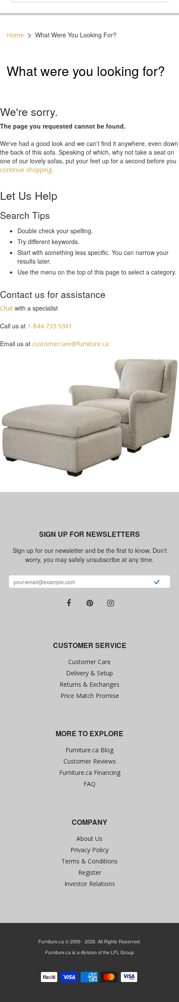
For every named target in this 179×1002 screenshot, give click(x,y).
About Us (89, 838)
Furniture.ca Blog (89, 750)
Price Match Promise (89, 695)
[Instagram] (110, 603)
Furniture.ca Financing (89, 772)
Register (89, 872)
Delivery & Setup (89, 673)
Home (15, 35)
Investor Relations (89, 884)
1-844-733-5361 (49, 326)
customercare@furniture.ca (70, 344)
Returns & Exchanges (89, 684)
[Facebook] (68, 603)
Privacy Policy (89, 850)
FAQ (89, 784)
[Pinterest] (89, 603)
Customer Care (89, 662)
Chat (6, 308)
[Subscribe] (156, 583)
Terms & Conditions (89, 861)
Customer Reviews (89, 761)
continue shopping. (26, 169)
